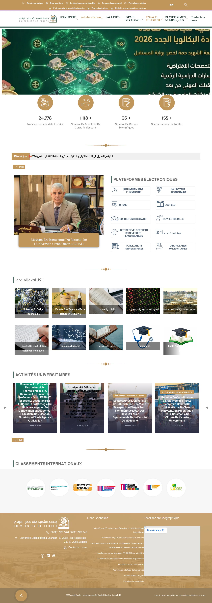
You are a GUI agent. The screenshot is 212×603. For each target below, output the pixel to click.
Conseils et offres (100, 8)
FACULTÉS (113, 17)
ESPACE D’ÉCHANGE (133, 19)
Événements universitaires (130, 396)
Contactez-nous (198, 19)
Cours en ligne (56, 3)
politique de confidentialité (182, 595)
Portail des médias (137, 3)
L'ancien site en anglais (133, 581)
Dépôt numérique (35, 3)
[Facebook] (42, 556)
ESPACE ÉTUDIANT (153, 19)
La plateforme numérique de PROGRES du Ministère (121, 553)
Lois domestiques (162, 595)
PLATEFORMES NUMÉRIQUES (175, 19)
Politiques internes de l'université (69, 8)
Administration (91, 17)
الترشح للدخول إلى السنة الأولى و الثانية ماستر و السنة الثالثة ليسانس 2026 (72, 156)
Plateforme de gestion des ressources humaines (123, 538)
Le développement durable (82, 3)
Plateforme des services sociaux (130, 8)
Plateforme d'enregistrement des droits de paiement (121, 558)
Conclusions (199, 595)
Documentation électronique (131, 564)
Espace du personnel (112, 3)
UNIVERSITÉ (68, 17)
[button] (5, 408)
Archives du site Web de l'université (128, 570)
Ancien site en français (134, 575)
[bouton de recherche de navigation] (186, 5)
